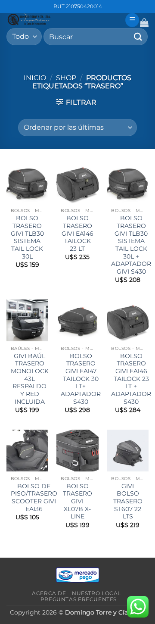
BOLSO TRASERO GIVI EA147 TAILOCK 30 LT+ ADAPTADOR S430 (81, 379)
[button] (132, 20)
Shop (66, 78)
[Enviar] (138, 36)
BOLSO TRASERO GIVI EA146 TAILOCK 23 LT (77, 233)
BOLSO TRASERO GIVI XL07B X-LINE (77, 501)
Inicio (35, 78)
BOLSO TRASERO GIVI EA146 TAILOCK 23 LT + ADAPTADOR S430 (131, 379)
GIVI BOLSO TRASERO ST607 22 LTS (128, 501)
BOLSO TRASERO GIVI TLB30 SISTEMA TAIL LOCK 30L (27, 237)
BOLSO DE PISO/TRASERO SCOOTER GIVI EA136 (34, 497)
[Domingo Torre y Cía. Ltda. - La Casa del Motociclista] (62, 19)
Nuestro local (96, 593)
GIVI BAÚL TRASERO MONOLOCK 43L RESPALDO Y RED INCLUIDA (30, 379)
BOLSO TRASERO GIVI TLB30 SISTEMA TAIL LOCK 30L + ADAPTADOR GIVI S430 (131, 245)
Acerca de (49, 593)
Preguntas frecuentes (78, 599)
